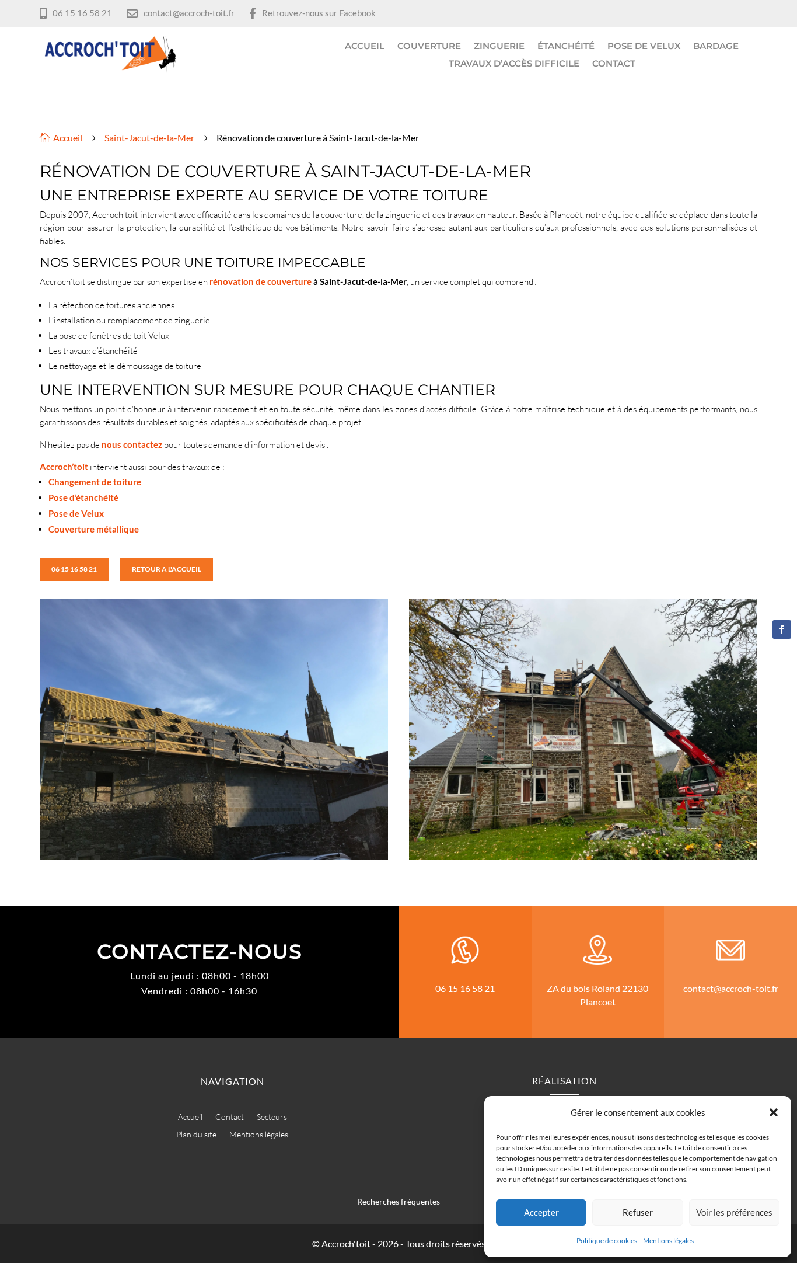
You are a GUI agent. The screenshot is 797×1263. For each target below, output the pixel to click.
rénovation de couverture (260, 281)
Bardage (716, 46)
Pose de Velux (643, 46)
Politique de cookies (606, 1240)
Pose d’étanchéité (83, 497)
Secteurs (272, 1117)
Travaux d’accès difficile (514, 64)
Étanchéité (566, 46)
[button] (773, 1112)
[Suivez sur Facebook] (781, 629)
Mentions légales (668, 1240)
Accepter (541, 1212)
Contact (613, 64)
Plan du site (196, 1134)
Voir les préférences (734, 1212)
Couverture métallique (93, 529)
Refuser (638, 1212)
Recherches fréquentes (398, 1201)
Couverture (429, 46)
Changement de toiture (94, 481)
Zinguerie (499, 46)
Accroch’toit (64, 466)
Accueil (364, 46)
